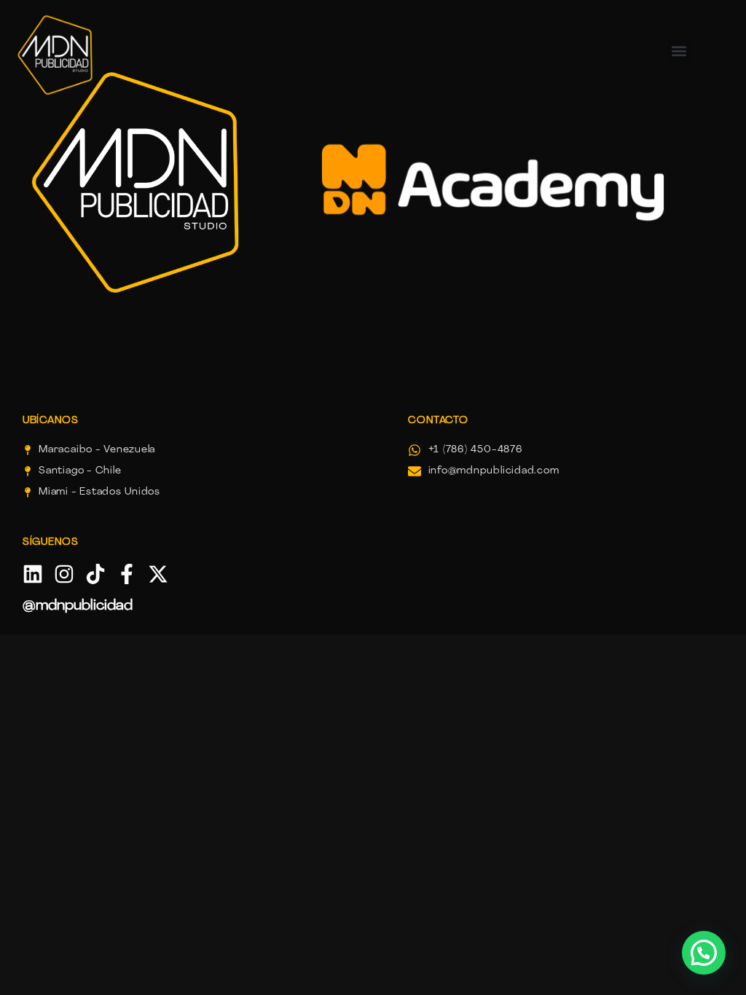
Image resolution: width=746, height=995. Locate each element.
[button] (704, 953)
